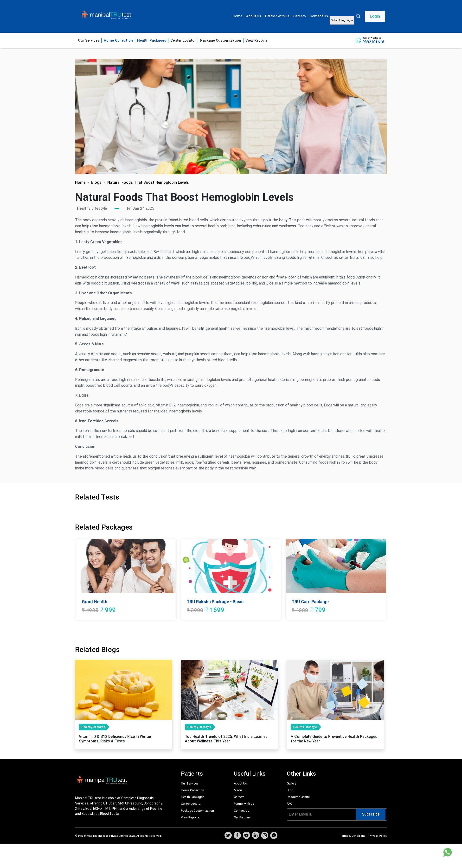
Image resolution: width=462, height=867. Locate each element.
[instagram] (264, 836)
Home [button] (80, 182)
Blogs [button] (96, 182)
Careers (299, 16)
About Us (253, 16)
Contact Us (319, 16)
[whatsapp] (273, 836)
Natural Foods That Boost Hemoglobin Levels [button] (148, 182)
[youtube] (246, 836)
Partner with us (277, 16)
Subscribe (370, 814)
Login (375, 16)
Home (237, 16)
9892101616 (373, 42)
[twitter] (228, 836)
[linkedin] (255, 836)
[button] (370, 16)
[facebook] (237, 836)
